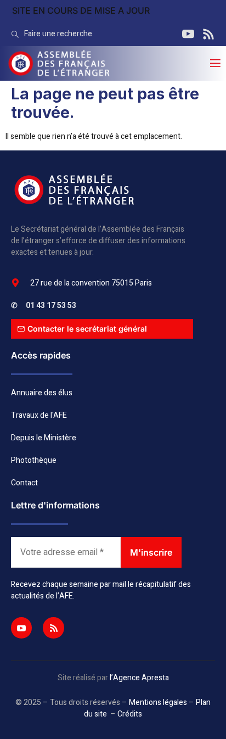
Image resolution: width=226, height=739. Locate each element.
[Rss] (53, 627)
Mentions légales (158, 702)
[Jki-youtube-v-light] (21, 627)
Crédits (129, 714)
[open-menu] (214, 63)
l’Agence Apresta (139, 678)
